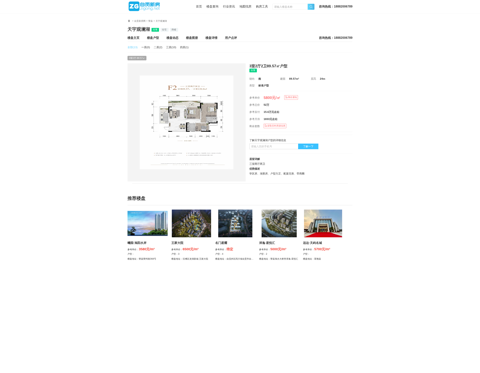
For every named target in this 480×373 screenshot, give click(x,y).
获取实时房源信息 (276, 125)
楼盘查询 (212, 6)
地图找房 (245, 6)
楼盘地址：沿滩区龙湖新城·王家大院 (189, 259)
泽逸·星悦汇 (267, 242)
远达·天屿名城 (312, 242)
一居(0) (145, 47)
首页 (199, 6)
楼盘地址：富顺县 (312, 259)
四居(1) (184, 47)
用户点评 (231, 37)
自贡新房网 (140, 21)
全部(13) (133, 47)
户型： (131, 254)
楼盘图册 (192, 37)
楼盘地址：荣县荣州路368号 (142, 259)
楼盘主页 (134, 37)
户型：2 (263, 254)
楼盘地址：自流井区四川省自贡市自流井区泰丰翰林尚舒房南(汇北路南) (250, 259)
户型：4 (219, 254)
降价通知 (292, 97)
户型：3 (175, 254)
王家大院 (177, 242)
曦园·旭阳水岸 (137, 242)
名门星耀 (221, 242)
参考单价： (141, 249)
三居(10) (171, 47)
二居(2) (158, 47)
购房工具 (262, 6)
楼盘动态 (172, 37)
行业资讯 (229, 6)
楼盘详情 (212, 37)
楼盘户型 (153, 37)
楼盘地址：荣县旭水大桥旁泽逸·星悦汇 (278, 259)
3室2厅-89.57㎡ (137, 58)
